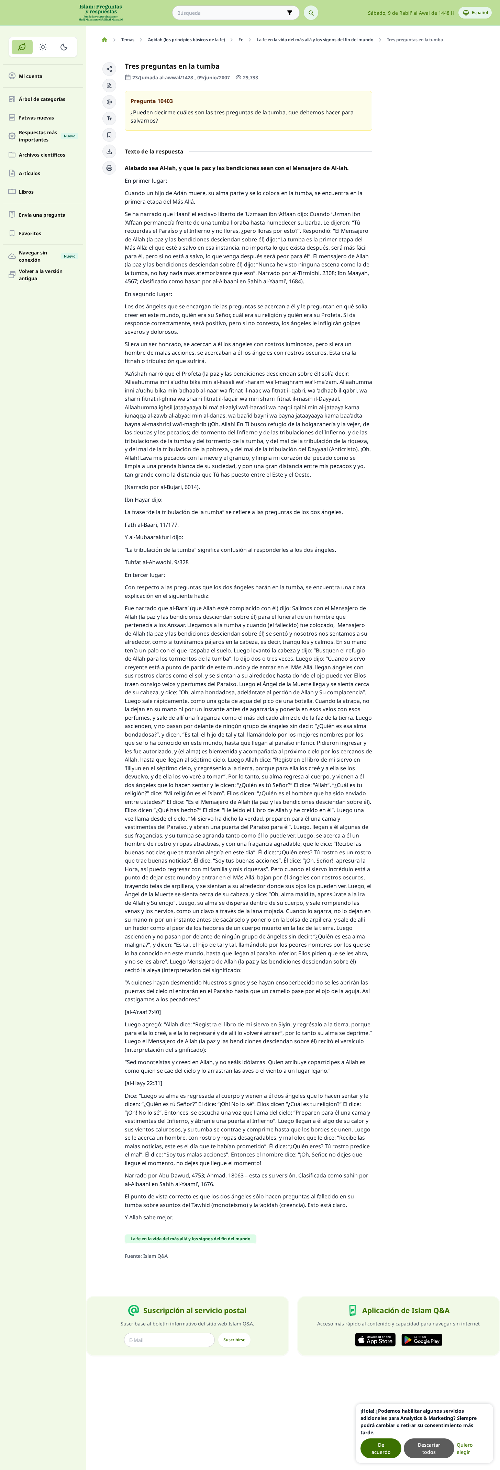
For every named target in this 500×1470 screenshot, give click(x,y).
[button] (109, 69)
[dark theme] (63, 47)
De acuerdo (381, 1448)
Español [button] (480, 12)
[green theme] (22, 47)
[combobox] (231, 12)
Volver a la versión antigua (41, 275)
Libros (26, 192)
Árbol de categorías (42, 99)
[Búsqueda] (311, 12)
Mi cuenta (30, 76)
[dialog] (424, 1433)
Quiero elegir (465, 1448)
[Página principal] (104, 40)
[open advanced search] (290, 13)
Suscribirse (234, 1340)
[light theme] (43, 47)
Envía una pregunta (42, 215)
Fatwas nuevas (36, 117)
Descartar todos (429, 1448)
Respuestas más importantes (47, 136)
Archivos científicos (42, 154)
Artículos (29, 173)
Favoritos (30, 233)
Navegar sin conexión (47, 256)
